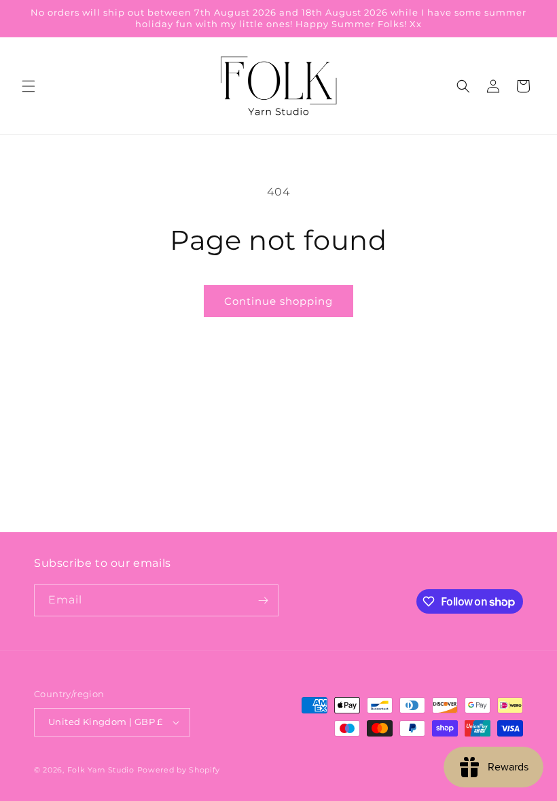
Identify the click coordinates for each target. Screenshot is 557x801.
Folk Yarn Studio (100, 770)
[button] (28, 86)
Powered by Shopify (179, 770)
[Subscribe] (263, 600)
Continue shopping (278, 301)
